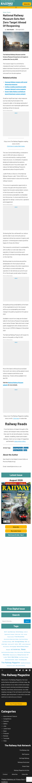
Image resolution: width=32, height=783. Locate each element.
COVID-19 (26, 631)
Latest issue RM (11, 644)
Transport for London (11, 665)
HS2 (26, 641)
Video (5, 741)
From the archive (19, 636)
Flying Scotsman (10, 636)
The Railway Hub (23, 659)
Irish (28, 641)
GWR (13, 641)
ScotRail (5, 657)
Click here (16, 418)
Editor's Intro (18, 634)
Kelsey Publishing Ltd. (9, 779)
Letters (16, 644)
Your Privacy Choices (16, 704)
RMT (28, 654)
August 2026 (16, 480)
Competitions (7, 719)
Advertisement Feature (10, 716)
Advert (16, 112)
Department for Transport (9, 634)
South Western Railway (23, 657)
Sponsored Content (9, 659)
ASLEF (5, 631)
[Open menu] (16, 7)
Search (27, 621)
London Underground (26, 644)
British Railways (19, 632)
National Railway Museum (23, 646)
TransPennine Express (25, 662)
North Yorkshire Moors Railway (7, 652)
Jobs (4, 726)
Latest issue (4, 644)
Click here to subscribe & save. (16, 146)
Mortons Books (6, 646)
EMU (22, 634)
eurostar (25, 634)
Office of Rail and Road (18, 652)
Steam (9, 12)
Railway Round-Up (13, 654)
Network (8, 649)
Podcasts (6, 733)
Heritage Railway (18, 448)
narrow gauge (13, 646)
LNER (20, 644)
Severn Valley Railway (13, 657)
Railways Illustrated (21, 654)
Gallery (5, 723)
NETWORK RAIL (15, 649)
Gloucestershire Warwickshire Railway (11, 639)
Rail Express (27, 652)
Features (6, 721)
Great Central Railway (23, 639)
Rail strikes (6, 654)
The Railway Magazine (10, 662)
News (4, 12)
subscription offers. (20, 441)
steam (25, 450)
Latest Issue (7, 728)
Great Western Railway (6, 641)
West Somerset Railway (20, 665)
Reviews (5, 736)
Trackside (6, 738)
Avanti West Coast (11, 631)
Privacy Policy (20, 779)
